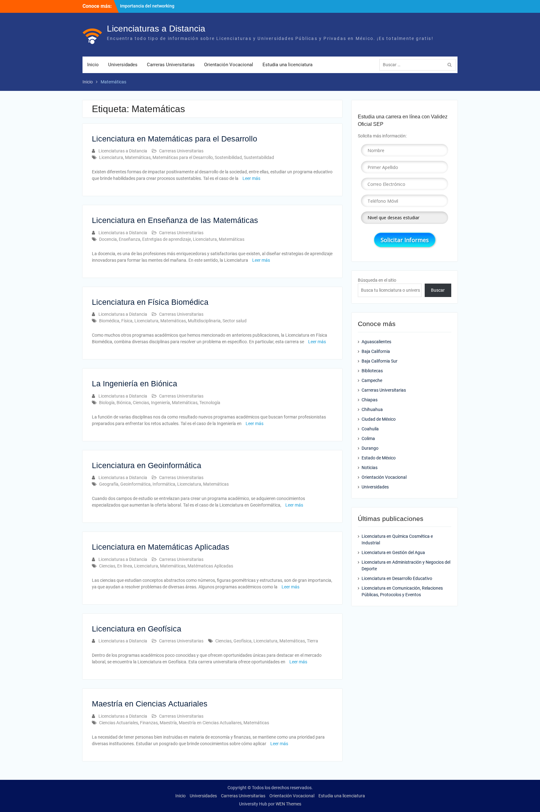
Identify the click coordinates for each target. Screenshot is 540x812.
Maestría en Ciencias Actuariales (150, 703)
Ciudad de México (379, 419)
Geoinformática (135, 484)
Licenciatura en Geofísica (136, 628)
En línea (124, 565)
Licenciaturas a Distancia (156, 28)
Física (126, 320)
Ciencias (141, 402)
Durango (370, 448)
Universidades (123, 64)
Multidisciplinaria (204, 320)
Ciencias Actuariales (118, 722)
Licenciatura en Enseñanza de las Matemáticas (175, 220)
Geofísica (242, 640)
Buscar (438, 290)
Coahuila (370, 428)
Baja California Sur (380, 361)
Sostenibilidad (228, 157)
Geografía (108, 484)
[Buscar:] (419, 64)
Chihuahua (372, 409)
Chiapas (370, 399)
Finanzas (149, 722)
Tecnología (209, 402)
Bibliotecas (372, 370)
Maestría (168, 722)
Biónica (124, 402)
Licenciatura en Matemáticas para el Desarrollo (174, 138)
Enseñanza (129, 239)
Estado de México (379, 457)
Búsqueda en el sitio (377, 280)
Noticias (370, 467)
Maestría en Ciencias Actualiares (210, 722)
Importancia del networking (147, 5)
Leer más (251, 178)
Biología (107, 402)
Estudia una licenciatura (287, 64)
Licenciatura (111, 157)
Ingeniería (160, 402)
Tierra (312, 640)
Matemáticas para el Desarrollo (182, 157)
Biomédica (109, 320)
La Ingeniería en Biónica (134, 383)
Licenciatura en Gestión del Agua (393, 552)
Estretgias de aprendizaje (166, 239)
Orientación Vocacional (228, 64)
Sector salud (234, 320)
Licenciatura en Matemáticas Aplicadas (160, 546)
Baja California (376, 351)
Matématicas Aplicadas (210, 565)
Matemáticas (138, 157)
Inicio (93, 64)
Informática (163, 484)
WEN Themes (288, 803)
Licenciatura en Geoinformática (146, 465)
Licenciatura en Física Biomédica (150, 302)
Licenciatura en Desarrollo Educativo (397, 578)
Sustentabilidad (259, 157)
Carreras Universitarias (171, 64)
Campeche (372, 380)
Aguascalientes (376, 341)
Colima (368, 438)
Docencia (108, 239)
